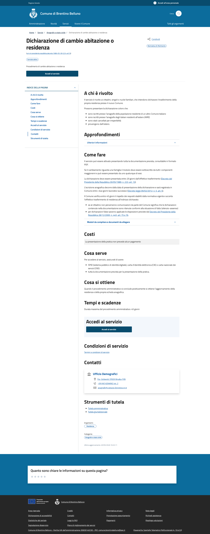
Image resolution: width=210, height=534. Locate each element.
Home (31, 32)
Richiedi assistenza (153, 515)
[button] (166, 3)
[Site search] (179, 13)
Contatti (70, 515)
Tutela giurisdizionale (97, 411)
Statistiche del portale (37, 520)
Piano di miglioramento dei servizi (81, 525)
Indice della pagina (37, 87)
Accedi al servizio (52, 73)
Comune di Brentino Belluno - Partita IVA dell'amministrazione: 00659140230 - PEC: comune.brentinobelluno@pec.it (76, 530)
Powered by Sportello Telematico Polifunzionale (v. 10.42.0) (157, 530)
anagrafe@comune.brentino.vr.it (112, 387)
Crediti (70, 510)
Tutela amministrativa (98, 408)
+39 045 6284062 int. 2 (108, 383)
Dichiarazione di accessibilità (40, 515)
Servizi (40, 32)
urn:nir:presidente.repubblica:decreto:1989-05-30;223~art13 (49, 53)
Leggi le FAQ (72, 520)
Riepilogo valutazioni (154, 520)
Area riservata (34, 510)
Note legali (150, 510)
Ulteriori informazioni (97, 142)
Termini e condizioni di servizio (96, 352)
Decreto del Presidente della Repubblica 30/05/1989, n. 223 (128, 180)
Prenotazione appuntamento (118, 515)
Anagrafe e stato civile (56, 32)
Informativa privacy (114, 510)
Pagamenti (110, 520)
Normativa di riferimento (157, 46)
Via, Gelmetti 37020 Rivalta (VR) (111, 379)
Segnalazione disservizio (38, 525)
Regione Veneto (34, 3)
